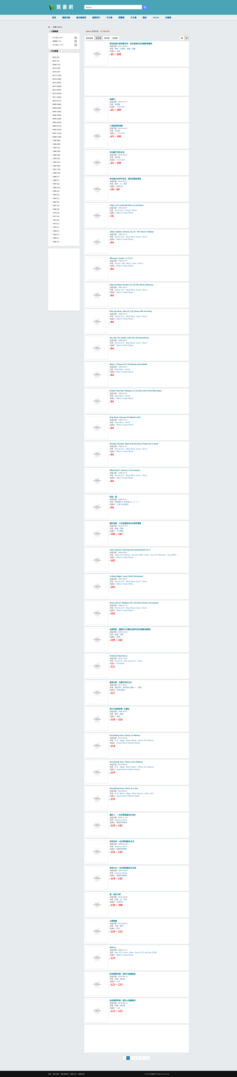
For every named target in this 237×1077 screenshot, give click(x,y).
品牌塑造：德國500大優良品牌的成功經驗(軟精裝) (130, 629)
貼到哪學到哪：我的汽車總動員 (123, 974)
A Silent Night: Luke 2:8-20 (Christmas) (126, 576)
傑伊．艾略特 (120, 48)
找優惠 (168, 18)
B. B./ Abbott (120, 793)
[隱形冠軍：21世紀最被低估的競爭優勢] (97, 533)
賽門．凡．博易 (121, 183)
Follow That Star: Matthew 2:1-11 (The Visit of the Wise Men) (135, 391)
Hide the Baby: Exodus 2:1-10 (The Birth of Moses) (131, 285)
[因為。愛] (97, 507)
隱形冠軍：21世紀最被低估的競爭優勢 (125, 523)
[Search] (145, 7)
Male (131, 952)
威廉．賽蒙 (132, 48)
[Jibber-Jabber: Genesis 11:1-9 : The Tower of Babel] (97, 242)
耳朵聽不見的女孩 (117, 152)
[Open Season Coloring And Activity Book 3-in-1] (97, 560)
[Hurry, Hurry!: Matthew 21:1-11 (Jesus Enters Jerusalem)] (97, 613)
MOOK (156, 18)
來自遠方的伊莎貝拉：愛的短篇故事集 (125, 179)
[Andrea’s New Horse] (97, 666)
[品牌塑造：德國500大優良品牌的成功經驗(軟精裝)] (97, 639)
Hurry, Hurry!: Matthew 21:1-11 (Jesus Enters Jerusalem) (134, 603)
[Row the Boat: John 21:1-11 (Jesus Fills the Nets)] (97, 321)
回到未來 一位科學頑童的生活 (122, 841)
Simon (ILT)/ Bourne (146, 740)
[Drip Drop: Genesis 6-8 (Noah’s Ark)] (97, 427)
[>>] (148, 1058)
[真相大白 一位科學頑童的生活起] (97, 878)
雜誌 (145, 18)
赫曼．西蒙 (119, 528)
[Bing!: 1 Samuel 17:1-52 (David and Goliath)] (97, 374)
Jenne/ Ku (119, 661)
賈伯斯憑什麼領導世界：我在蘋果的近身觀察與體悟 (131, 44)
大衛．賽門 (119, 926)
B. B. (116, 740)
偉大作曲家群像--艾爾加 (119, 709)
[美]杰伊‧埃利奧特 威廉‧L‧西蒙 (128, 687)
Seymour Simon (121, 820)
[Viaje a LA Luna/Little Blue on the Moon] (97, 215)
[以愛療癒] (97, 931)
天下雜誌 (120, 531)
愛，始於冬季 (115, 894)
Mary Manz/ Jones (133, 236)
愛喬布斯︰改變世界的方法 (121, 682)
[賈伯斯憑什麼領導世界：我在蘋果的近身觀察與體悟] (97, 54)
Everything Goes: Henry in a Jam (124, 788)
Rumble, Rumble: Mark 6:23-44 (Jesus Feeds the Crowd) (134, 444)
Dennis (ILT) (119, 236)
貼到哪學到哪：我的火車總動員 (123, 1000)
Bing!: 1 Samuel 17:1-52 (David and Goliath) (128, 364)
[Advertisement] (137, 81)
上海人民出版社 (123, 504)
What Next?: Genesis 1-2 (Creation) (125, 470)
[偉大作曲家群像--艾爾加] (97, 719)
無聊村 (112, 99)
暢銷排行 (96, 18)
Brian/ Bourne (137, 793)
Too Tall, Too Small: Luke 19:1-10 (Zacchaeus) (129, 338)
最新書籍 (89, 38)
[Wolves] (97, 957)
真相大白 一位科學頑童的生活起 (123, 868)
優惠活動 (66, 18)
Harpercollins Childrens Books (128, 743)
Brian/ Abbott (131, 740)
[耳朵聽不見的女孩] (97, 162)
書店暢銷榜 (81, 18)
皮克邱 (118, 130)
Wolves (113, 947)
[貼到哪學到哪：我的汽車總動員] (97, 984)
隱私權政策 (65, 1074)
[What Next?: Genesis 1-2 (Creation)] (97, 480)
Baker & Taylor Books (125, 212)
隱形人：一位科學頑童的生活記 (123, 815)
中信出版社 (121, 690)
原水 (118, 928)
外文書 (134, 18)
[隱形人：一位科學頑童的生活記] (97, 825)
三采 (119, 981)
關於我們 (56, 1074)
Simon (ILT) (149, 793)
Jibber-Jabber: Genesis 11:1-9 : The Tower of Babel (132, 232)
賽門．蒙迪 (119, 714)
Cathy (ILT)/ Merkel (122, 555)
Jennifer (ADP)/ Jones (140, 555)
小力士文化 (121, 106)
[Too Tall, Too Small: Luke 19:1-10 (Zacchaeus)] (97, 348)
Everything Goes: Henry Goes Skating (126, 762)
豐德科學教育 (122, 822)
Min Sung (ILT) (130, 661)
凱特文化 (120, 186)
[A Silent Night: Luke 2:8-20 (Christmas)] (97, 586)
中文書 (109, 18)
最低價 (98, 38)
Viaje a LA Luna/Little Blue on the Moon (127, 205)
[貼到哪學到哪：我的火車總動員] (97, 1010)
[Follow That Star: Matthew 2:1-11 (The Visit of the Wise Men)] (97, 401)
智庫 (119, 637)
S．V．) (136, 502)
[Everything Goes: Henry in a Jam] (97, 798)
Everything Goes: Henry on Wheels (125, 735)
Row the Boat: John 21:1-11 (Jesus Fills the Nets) (131, 311)
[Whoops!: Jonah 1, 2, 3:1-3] (97, 268)
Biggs (122, 740)
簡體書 (121, 18)
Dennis (117, 263)
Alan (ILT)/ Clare (121, 952)
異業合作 (73, 1074)
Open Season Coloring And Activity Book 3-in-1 (130, 550)
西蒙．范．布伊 (121, 899)
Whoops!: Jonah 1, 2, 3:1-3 (121, 258)
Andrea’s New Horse (118, 656)
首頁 (54, 18)
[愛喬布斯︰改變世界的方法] (97, 692)
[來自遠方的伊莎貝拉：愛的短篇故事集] (97, 189)
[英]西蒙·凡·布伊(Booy (123, 502)
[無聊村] (97, 109)
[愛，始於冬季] (97, 904)
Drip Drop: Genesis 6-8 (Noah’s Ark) (125, 417)
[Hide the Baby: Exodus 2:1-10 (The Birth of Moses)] (97, 295)
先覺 (119, 51)
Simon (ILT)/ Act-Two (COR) (146, 952)
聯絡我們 (81, 1074)
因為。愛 (113, 497)
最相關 (115, 38)
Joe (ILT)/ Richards (157, 555)
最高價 (106, 38)
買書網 (152, 1074)
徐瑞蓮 (118, 104)
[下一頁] (145, 1058)
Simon (134, 210)
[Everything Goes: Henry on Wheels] (97, 745)
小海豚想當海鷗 (116, 126)
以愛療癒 (113, 921)
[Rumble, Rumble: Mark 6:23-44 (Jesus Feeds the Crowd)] (97, 454)
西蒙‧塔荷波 (120, 979)
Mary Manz (119, 369)
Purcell (127, 210)
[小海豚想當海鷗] (97, 136)
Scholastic (120, 663)
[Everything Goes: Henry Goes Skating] (97, 772)
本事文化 (120, 902)
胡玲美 (118, 157)
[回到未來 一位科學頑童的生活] (97, 851)
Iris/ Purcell (119, 210)
